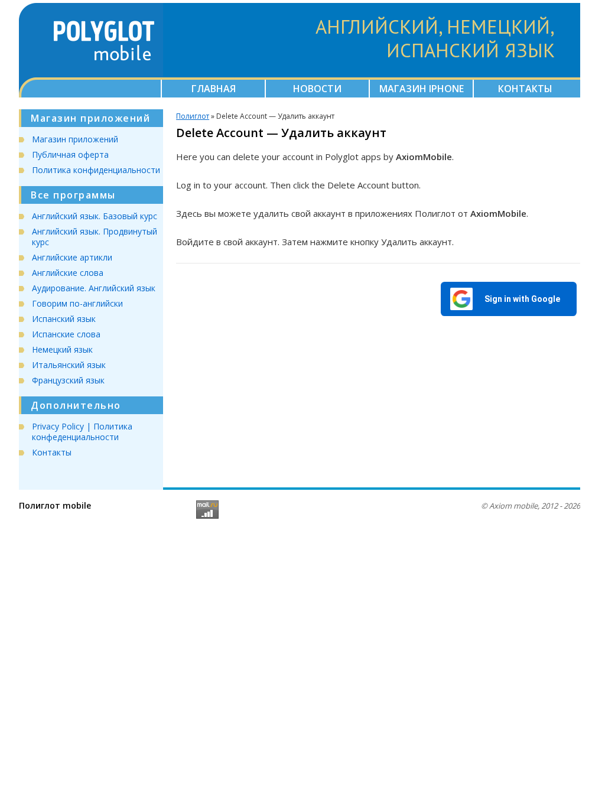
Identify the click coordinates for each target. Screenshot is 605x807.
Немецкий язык (62, 349)
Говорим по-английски (77, 303)
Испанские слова (66, 334)
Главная (213, 88)
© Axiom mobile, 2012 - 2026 (530, 505)
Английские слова (67, 272)
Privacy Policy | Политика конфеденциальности (82, 431)
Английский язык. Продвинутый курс (94, 237)
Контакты (525, 88)
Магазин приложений (75, 139)
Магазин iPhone (421, 88)
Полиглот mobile (55, 505)
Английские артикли (72, 257)
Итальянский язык (69, 364)
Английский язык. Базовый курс (94, 216)
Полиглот (192, 116)
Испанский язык (64, 318)
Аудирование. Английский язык (93, 288)
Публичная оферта (70, 154)
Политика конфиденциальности (96, 169)
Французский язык (68, 380)
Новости (317, 88)
